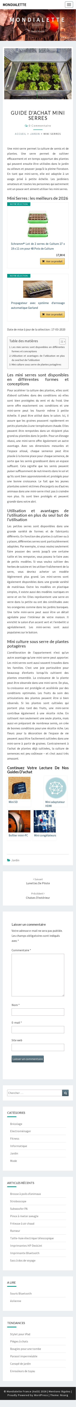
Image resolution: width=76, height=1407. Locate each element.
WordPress (41, 1395)
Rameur (15, 1231)
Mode (13, 1161)
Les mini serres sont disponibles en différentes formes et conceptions (38, 349)
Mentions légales (59, 1391)
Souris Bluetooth (21, 1293)
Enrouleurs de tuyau (22, 1371)
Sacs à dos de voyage (23, 1260)
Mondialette (14, 4)
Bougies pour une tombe (25, 1349)
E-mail (17, 1022)
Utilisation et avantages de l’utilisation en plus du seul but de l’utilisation (38, 358)
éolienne (15, 1301)
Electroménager (20, 1131)
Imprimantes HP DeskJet (26, 1245)
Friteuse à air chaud (22, 1223)
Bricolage (16, 1124)
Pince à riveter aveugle (24, 1216)
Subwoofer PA (19, 1208)
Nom (16, 1005)
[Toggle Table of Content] (60, 341)
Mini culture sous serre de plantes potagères (36, 364)
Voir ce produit (54, 261)
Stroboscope (18, 1201)
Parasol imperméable (23, 1356)
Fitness (14, 1138)
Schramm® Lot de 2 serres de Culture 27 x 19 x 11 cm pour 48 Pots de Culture (38, 246)
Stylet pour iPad (20, 1334)
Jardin (35, 133)
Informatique (18, 1146)
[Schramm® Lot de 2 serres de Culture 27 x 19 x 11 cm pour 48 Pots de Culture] (38, 224)
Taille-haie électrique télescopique (32, 1238)
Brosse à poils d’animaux (25, 1194)
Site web (17, 1040)
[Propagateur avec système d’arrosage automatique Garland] (38, 289)
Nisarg (64, 1395)
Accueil (20, 133)
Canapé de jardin (20, 1363)
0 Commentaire (40, 125)
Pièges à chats (19, 1341)
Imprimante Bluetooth (24, 1253)
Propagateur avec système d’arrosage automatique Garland (38, 305)
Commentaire (21, 950)
